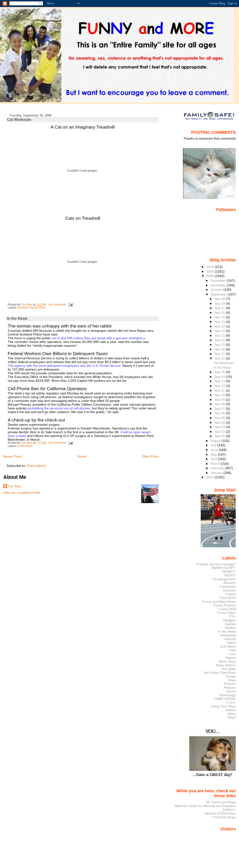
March (216, 463)
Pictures (230, 684)
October (217, 290)
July (214, 445)
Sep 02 (220, 431)
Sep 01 (220, 436)
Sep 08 (220, 404)
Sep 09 (220, 399)
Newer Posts (12, 456)
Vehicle (230, 710)
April (214, 459)
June (215, 450)
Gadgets (229, 620)
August (216, 441)
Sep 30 (220, 299)
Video (231, 714)
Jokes (231, 643)
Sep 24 (220, 322)
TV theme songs (223, 817)
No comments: (58, 304)
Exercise (229, 590)
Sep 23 (220, 326)
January (217, 473)
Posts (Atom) (36, 466)
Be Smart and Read (221, 802)
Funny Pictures (225, 605)
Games (230, 624)
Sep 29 (220, 303)
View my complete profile (21, 492)
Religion (230, 687)
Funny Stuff (227, 609)
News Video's (226, 665)
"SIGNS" (229, 575)
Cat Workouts (19, 120)
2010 (210, 267)
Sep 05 (220, 418)
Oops (232, 680)
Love (232, 654)
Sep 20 (220, 340)
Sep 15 (220, 372)
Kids (232, 650)
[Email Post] (70, 304)
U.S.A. (231, 702)
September (219, 294)
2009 (210, 271)
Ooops (231, 676)
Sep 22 (220, 331)
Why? (231, 717)
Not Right (229, 669)
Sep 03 (220, 427)
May (214, 454)
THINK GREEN (225, 699)
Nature (231, 657)
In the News (17, 319)
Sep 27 (220, 308)
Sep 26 (220, 312)
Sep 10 (220, 395)
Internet (230, 639)
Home (81, 456)
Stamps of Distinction (220, 813)
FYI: (233, 616)
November (219, 285)
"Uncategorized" (224, 579)
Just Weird (228, 646)
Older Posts (150, 456)
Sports (231, 691)
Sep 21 (220, 335)
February (218, 468)
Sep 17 (220, 354)
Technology (227, 695)
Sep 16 (220, 358)
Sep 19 (220, 344)
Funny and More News (219, 601)
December (219, 280)
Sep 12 (220, 386)
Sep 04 (220, 422)
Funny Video (38, 307)
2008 (210, 276)
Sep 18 (220, 349)
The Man (14, 486)
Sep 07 (220, 409)
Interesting (228, 635)
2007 (210, 477)
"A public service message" (216, 564)
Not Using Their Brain (220, 672)
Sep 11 (220, 390)
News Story (227, 661)
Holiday (230, 628)
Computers (227, 586)
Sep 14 (220, 376)
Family (231, 594)
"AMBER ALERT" (223, 568)
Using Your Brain (223, 706)
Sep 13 (220, 381)
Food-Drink (227, 598)
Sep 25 (220, 317)
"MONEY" (228, 571)
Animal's (23, 307)
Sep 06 (220, 413)
